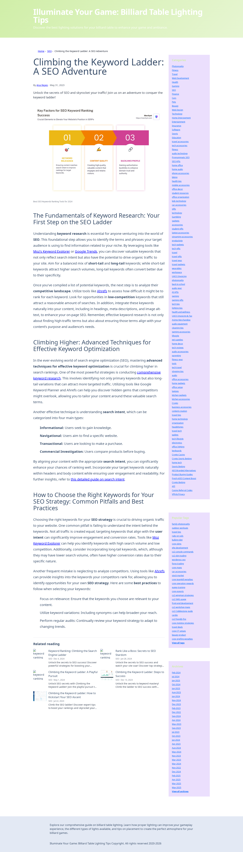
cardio (175, 615)
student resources (180, 193)
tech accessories (179, 145)
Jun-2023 (176, 688)
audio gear (177, 288)
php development (180, 547)
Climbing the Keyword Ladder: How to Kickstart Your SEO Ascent (72, 695)
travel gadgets (178, 264)
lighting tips (177, 308)
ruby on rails (177, 535)
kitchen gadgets (179, 395)
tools (174, 363)
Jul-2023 (175, 732)
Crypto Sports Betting (182, 458)
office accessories (180, 379)
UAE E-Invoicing (179, 276)
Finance (175, 94)
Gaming (175, 86)
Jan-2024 (176, 740)
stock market (178, 575)
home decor (177, 343)
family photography (181, 524)
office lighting (178, 446)
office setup (177, 387)
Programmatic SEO (180, 157)
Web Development (180, 78)
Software (176, 129)
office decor (177, 189)
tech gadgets (178, 244)
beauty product (179, 635)
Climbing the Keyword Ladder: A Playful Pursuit (73, 674)
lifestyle (175, 335)
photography (178, 280)
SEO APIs (176, 161)
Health (175, 82)
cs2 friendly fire (179, 619)
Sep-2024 (176, 716)
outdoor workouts (180, 528)
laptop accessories (180, 232)
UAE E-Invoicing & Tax (182, 316)
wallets (175, 434)
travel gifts (177, 256)
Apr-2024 (176, 720)
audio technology (180, 153)
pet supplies (177, 339)
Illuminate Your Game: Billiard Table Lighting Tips (117, 15)
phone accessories (180, 173)
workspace (177, 272)
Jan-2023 (176, 680)
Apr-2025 (176, 779)
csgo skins (176, 543)
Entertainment (178, 121)
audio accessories (180, 351)
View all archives (180, 791)
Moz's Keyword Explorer (51, 251)
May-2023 (176, 724)
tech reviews (177, 347)
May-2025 (176, 787)
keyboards (177, 450)
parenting (176, 355)
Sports (175, 133)
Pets (174, 102)
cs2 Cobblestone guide (182, 611)
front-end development (182, 603)
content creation (179, 411)
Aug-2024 (176, 747)
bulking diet (177, 539)
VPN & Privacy (178, 494)
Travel (175, 74)
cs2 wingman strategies (183, 595)
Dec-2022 (176, 712)
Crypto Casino (178, 454)
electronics (177, 442)
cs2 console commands (182, 551)
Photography (178, 66)
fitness (175, 149)
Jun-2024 (176, 696)
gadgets (175, 220)
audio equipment (179, 323)
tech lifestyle (177, 438)
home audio (177, 169)
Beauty (175, 106)
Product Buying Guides (182, 474)
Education (176, 137)
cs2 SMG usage (179, 599)
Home (41, 51)
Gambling (176, 216)
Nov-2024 (176, 700)
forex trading (178, 563)
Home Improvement (181, 117)
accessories (177, 224)
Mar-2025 (176, 783)
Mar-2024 (176, 763)
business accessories (181, 407)
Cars (174, 98)
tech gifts (176, 248)
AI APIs (175, 292)
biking (174, 177)
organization (177, 423)
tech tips (176, 304)
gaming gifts (177, 300)
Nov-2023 (176, 755)
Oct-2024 (176, 684)
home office (177, 165)
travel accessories (180, 141)
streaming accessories (182, 236)
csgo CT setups (179, 631)
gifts (174, 209)
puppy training (178, 587)
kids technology (179, 201)
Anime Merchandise (181, 320)
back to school (178, 284)
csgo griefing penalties (182, 639)
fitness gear (177, 359)
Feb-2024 (176, 672)
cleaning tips (177, 327)
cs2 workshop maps (181, 607)
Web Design (177, 109)
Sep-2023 (176, 728)
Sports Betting (178, 466)
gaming (175, 296)
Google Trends (86, 251)
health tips (177, 181)
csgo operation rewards (183, 583)
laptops (175, 391)
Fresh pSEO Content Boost (184, 478)
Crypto (175, 403)
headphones (177, 427)
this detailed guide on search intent (97, 479)
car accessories (179, 205)
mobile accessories (181, 185)
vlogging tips (177, 371)
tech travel (177, 367)
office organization (180, 197)
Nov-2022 (176, 767)
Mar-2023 (176, 759)
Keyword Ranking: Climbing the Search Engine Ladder (72, 653)
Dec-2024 (176, 771)
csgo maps (177, 567)
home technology (180, 419)
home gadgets (178, 383)
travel (174, 252)
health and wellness (181, 312)
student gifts (177, 228)
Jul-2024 (175, 676)
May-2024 (176, 751)
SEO (49, 51)
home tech (177, 462)
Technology (177, 113)
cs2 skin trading (179, 555)
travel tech (177, 430)
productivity (177, 240)
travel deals (177, 627)
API (173, 486)
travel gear (177, 260)
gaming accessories (181, 331)
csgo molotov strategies (183, 623)
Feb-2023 (176, 708)
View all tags (178, 642)
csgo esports (178, 591)
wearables (177, 268)
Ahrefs (102, 291)
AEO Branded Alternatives (184, 470)
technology (177, 213)
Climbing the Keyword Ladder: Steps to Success (140, 674)
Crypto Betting (178, 482)
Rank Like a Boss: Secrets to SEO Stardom (136, 653)
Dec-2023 (176, 704)
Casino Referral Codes (182, 490)
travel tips (176, 415)
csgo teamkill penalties (182, 579)
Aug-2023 (176, 692)
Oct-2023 (176, 736)
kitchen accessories (181, 399)
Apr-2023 (176, 744)
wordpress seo (178, 559)
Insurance (176, 125)
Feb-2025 (176, 775)
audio (174, 375)
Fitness (175, 70)
